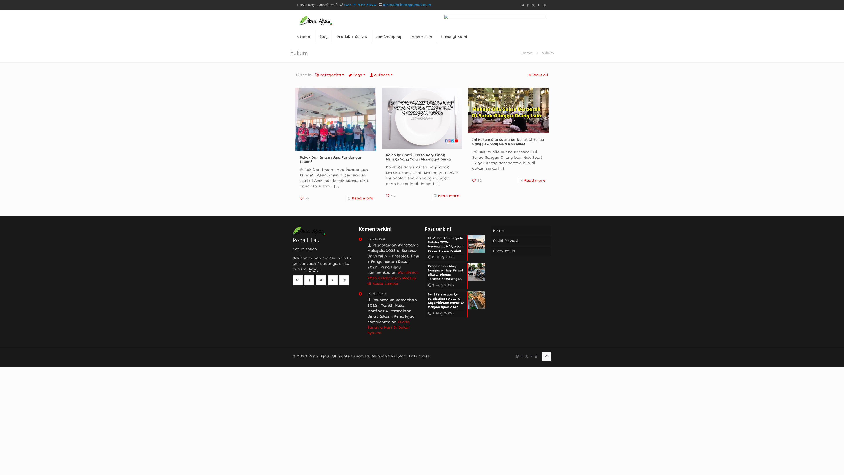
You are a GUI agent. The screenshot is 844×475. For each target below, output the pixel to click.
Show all (539, 75)
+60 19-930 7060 (360, 5)
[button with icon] (298, 280)
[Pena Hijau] (315, 20)
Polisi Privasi (505, 241)
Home (527, 53)
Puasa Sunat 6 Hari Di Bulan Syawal (388, 327)
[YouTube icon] (538, 5)
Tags (357, 75)
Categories (330, 75)
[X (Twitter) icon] (533, 5)
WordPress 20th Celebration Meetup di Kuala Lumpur (392, 278)
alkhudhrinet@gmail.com (407, 5)
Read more (362, 198)
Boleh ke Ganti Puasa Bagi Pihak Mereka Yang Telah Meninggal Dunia (418, 157)
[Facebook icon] (527, 5)
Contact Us (504, 251)
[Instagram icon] (544, 5)
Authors (382, 75)
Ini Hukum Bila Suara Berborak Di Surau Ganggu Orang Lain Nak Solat (508, 142)
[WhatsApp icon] (522, 5)
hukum (547, 53)
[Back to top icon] (546, 356)
